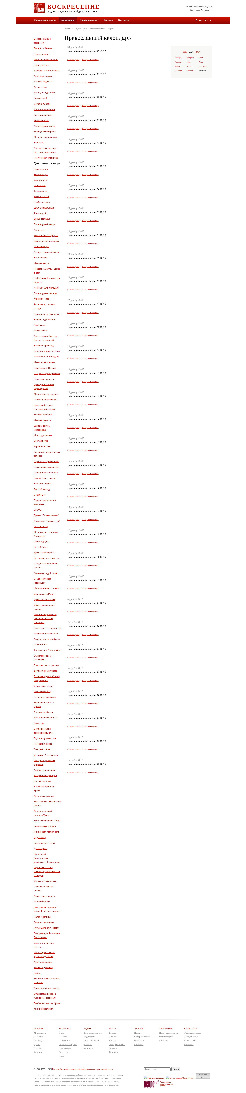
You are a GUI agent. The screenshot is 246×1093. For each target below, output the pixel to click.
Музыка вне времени (44, 362)
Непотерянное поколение (46, 314)
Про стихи (39, 723)
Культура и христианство (47, 351)
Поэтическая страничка (46, 158)
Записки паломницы (44, 922)
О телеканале (65, 1048)
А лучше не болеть (43, 712)
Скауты (37, 510)
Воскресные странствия (46, 467)
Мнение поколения (43, 1009)
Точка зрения (40, 191)
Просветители (41, 169)
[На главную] (196, 20)
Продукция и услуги (168, 1033)
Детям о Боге (41, 87)
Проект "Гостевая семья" (46, 515)
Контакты (123, 19)
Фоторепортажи (117, 1044)
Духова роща (40, 848)
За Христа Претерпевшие (47, 373)
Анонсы (113, 1036)
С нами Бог (39, 495)
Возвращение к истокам (46, 59)
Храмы (37, 1044)
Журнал (138, 1028)
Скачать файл (73, 60)
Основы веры (41, 526)
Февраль (190, 58)
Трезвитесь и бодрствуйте (47, 650)
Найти (176, 1069)
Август (190, 66)
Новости (63, 1036)
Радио (87, 1028)
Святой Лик (40, 185)
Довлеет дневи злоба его (47, 639)
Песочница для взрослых (47, 558)
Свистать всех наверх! (45, 399)
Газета (112, 1028)
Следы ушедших (42, 781)
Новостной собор (42, 691)
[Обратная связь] (200, 20)
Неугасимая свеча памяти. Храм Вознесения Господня (47, 871)
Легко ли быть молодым (46, 288)
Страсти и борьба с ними (46, 461)
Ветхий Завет (41, 547)
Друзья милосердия (44, 552)
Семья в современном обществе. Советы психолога (45, 618)
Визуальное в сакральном (47, 628)
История (38, 1052)
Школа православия (44, 207)
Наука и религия (42, 917)
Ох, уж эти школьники (45, 881)
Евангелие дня (41, 246)
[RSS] (210, 20)
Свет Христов (41, 441)
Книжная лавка (41, 120)
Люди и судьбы (42, 901)
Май (188, 62)
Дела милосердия (43, 76)
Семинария (190, 1028)
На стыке (38, 142)
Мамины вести (41, 263)
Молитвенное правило (45, 137)
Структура (39, 1040)
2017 (198, 52)
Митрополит (40, 1033)
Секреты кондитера (44, 796)
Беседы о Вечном (43, 48)
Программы (64, 1040)
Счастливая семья (43, 686)
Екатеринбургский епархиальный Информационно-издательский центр (82, 1069)
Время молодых (42, 219)
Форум (62, 1056)
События (38, 1036)
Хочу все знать (41, 196)
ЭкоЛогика (39, 325)
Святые (37, 1048)
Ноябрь (190, 70)
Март (201, 58)
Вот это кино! (41, 257)
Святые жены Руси (43, 594)
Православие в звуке (44, 599)
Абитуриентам (191, 1036)
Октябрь (178, 70)
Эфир (61, 1033)
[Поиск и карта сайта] (205, 20)
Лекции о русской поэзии (46, 252)
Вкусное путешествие (45, 738)
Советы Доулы (41, 541)
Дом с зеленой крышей (45, 717)
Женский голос (41, 299)
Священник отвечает (44, 896)
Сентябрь (203, 66)
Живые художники (43, 967)
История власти (42, 104)
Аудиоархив (81, 28)
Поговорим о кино (43, 744)
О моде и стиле (42, 749)
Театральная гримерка (45, 775)
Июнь (201, 62)
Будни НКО (40, 837)
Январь (178, 58)
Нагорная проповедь (44, 345)
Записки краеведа (43, 414)
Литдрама (39, 230)
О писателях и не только (46, 988)
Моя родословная (43, 435)
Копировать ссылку (90, 60)
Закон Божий (40, 98)
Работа (37, 973)
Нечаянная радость (44, 379)
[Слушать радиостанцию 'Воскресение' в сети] (180, 1078)
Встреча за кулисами (45, 697)
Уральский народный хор (46, 820)
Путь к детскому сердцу (46, 928)
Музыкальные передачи (46, 235)
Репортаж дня (41, 174)
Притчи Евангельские (45, 478)
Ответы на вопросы (68, 1044)
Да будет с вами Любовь (46, 70)
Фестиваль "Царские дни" (47, 521)
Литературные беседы (45, 293)
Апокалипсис (40, 330)
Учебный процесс (192, 1033)
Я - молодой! (40, 213)
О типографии (166, 1036)
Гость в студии (41, 65)
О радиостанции (89, 19)
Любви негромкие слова (46, 633)
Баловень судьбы (43, 483)
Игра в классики (42, 446)
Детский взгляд (42, 489)
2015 (185, 52)
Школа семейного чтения (46, 588)
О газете (113, 1048)
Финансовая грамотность (46, 832)
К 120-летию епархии (44, 109)
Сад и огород (40, 180)
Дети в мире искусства (45, 671)
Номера (112, 1040)
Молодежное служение (46, 394)
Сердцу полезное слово (46, 472)
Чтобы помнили (42, 202)
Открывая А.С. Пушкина (46, 755)
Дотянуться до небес (44, 92)
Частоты (108, 19)
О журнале (139, 1040)
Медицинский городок (45, 131)
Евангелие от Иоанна (45, 368)
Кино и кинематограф (45, 826)
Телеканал (65, 1028)
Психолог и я (40, 644)
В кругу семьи (41, 54)
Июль (177, 66)
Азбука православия (44, 770)
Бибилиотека (190, 1040)
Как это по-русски (43, 115)
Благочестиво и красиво (46, 665)
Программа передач (45, 19)
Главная (68, 28)
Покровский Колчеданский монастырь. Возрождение (47, 858)
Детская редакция (43, 81)
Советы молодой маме (45, 573)
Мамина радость (42, 420)
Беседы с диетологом (45, 319)
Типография (166, 1028)
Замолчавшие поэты (44, 843)
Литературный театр (44, 126)
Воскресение (73, 6)
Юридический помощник (46, 241)
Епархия (38, 1028)
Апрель (178, 62)
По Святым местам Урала (47, 1003)
